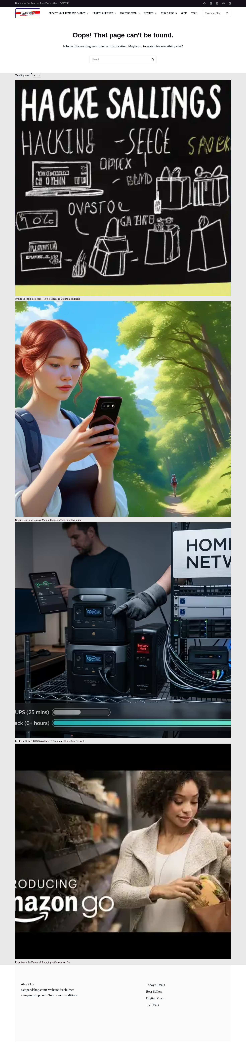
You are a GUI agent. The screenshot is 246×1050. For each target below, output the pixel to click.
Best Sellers (154, 991)
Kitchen (148, 13)
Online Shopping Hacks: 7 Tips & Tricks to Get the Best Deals (47, 298)
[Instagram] (217, 3)
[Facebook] (204, 3)
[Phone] (230, 3)
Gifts (184, 13)
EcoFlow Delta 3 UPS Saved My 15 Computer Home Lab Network (50, 741)
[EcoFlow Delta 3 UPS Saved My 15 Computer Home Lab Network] (123, 630)
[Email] (223, 3)
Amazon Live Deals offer (43, 3)
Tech (194, 13)
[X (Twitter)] (211, 3)
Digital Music (155, 998)
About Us (27, 984)
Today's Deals (155, 985)
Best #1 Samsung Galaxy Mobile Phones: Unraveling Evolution (48, 520)
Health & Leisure (103, 13)
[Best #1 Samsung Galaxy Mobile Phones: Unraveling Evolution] (123, 409)
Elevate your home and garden (67, 13)
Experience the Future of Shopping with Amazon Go (42, 962)
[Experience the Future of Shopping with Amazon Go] (123, 851)
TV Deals (152, 1005)
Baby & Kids (167, 13)
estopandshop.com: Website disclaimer (47, 989)
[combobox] (119, 59)
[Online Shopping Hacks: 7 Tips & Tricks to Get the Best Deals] (123, 188)
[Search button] (227, 13)
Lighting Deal (128, 13)
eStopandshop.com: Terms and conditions (49, 995)
